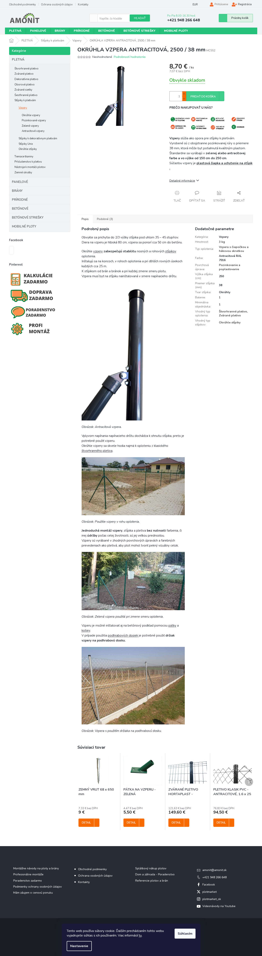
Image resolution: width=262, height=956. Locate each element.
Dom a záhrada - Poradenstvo (155, 874)
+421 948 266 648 (214, 877)
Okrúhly (224, 292)
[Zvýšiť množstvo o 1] (184, 93)
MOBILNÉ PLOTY (24, 226)
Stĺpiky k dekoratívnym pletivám (38, 138)
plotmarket (209, 892)
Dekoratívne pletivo (26, 79)
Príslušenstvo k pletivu (28, 162)
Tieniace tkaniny (23, 156)
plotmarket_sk (211, 899)
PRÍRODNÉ (20, 200)
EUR (195, 4)
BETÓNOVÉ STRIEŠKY (27, 217)
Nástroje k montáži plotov (30, 167)
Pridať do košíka (203, 96)
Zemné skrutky (23, 172)
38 (220, 285)
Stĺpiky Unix (26, 144)
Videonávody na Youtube (218, 906)
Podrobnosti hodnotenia (129, 57)
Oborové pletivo (24, 84)
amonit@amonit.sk (214, 870)
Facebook (208, 885)
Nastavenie (79, 946)
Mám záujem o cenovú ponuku (33, 893)
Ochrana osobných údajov (57, 4)
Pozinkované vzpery (34, 120)
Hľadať (140, 18)
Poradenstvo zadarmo (27, 881)
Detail (86, 823)
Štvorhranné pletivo (26, 68)
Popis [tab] (85, 219)
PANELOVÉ (20, 182)
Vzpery (23, 108)
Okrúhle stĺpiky (28, 149)
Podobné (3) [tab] (105, 219)
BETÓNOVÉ (20, 209)
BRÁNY (17, 191)
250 (221, 276)
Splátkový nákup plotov (150, 868)
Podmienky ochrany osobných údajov (37, 887)
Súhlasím (185, 933)
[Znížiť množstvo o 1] (184, 98)
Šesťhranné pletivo (25, 95)
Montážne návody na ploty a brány (36, 868)
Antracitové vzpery (33, 131)
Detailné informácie (182, 181)
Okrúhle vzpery (31, 115)
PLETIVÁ (18, 59)
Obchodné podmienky (22, 4)
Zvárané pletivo (24, 74)
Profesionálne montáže (28, 874)
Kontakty (83, 4)
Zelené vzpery (30, 126)
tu (140, 935)
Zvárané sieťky (23, 90)
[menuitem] (15, 31)
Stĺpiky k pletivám (25, 100)
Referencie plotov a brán (151, 881)
